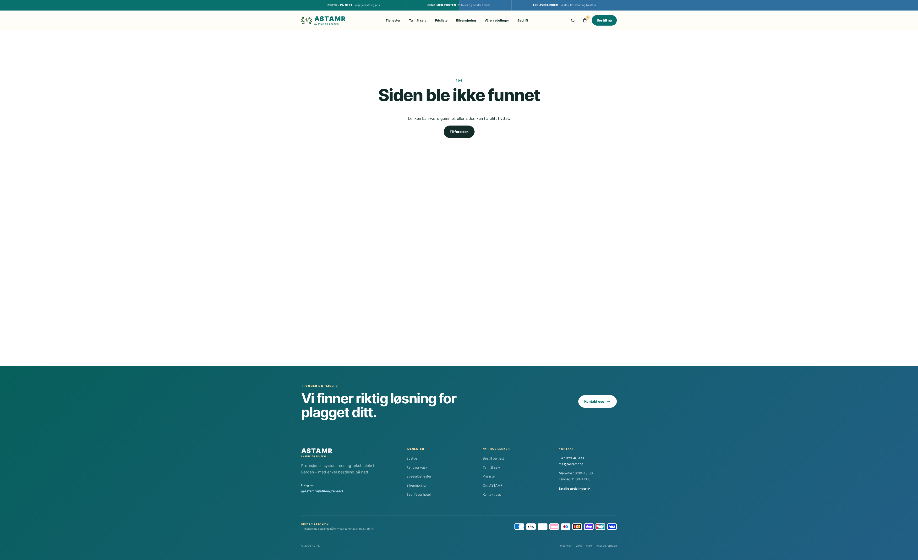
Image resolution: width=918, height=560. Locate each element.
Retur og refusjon (606, 545)
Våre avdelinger (497, 20)
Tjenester (393, 20)
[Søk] (573, 20)
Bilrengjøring (466, 20)
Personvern (565, 545)
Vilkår (579, 545)
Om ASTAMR (493, 485)
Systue (411, 458)
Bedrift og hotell (418, 494)
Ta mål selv (417, 20)
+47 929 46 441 (571, 458)
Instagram (322, 488)
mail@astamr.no (571, 464)
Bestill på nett (493, 458)
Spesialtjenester (418, 476)
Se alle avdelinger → (574, 488)
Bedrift (523, 20)
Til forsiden (459, 132)
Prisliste (441, 20)
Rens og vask (416, 467)
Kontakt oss (594, 401)
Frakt (589, 545)
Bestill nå (604, 20)
